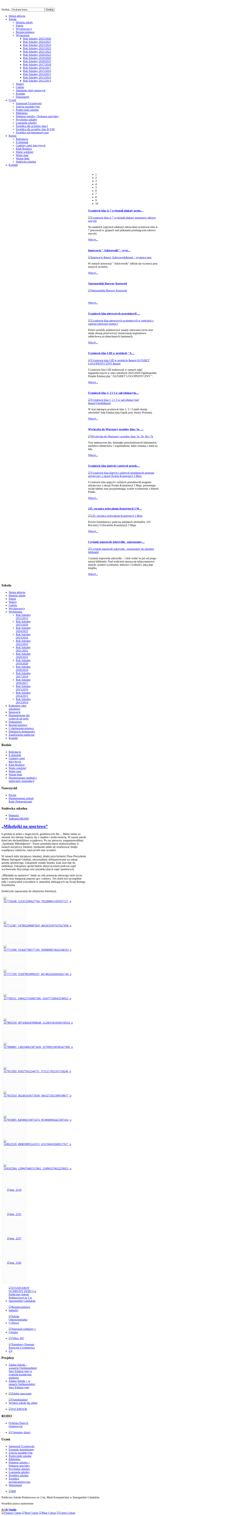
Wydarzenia (22, 35)
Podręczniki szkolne (27, 109)
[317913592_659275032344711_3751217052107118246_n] (37, 1071)
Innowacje (15, 712)
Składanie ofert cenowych (30, 90)
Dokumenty (22, 96)
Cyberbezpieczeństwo (21, 728)
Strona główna (17, 592)
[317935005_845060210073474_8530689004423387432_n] (37, 1119)
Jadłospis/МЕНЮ (19, 818)
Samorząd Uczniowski (29, 103)
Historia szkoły (24, 22)
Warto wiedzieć (24, 151)
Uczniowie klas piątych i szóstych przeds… (114, 465)
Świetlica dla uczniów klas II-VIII (35, 129)
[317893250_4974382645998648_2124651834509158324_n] (38, 1022)
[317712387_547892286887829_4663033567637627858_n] (37, 925)
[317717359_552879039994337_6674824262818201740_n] (37, 974)
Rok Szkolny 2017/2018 (37, 64)
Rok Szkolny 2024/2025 (37, 41)
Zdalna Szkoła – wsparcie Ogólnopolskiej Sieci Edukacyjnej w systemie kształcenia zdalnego (23, 1371)
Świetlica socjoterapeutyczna (32, 132)
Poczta (12, 795)
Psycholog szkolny (26, 119)
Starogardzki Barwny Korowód (107, 283)
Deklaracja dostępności (22, 731)
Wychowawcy (24, 28)
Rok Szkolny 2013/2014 (37, 77)
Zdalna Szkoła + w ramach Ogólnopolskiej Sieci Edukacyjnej (22, 1384)
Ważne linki (22, 158)
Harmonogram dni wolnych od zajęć (19, 717)
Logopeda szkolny (26, 122)
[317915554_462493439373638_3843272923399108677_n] (37, 1095)
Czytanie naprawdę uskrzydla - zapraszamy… (116, 541)
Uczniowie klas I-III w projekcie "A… (111, 353)
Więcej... (93, 239)
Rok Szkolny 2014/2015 (37, 74)
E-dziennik (22, 142)
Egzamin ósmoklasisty (21, 1449)
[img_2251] (14, 1214)
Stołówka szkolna (26, 161)
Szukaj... (6, 9)
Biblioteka (22, 113)
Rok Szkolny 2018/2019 (37, 61)
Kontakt (20, 93)
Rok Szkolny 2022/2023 (37, 48)
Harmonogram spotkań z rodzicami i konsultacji (23, 779)
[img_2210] (14, 1189)
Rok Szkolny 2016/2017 (37, 67)
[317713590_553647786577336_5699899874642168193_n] (37, 949)
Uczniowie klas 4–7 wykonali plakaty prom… (115, 210)
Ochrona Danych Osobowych (18, 1425)
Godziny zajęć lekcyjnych (30, 145)
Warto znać (22, 155)
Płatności (14, 815)
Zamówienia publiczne (22, 734)
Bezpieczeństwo (25, 32)
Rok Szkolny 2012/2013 (37, 80)
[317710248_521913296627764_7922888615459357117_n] (37, 901)
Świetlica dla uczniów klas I (32, 126)
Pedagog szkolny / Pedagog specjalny (37, 116)
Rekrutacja (22, 139)
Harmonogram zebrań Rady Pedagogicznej (21, 800)
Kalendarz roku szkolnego (17, 707)
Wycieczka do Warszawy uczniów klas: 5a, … (116, 429)
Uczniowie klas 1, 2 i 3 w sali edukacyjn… (113, 392)
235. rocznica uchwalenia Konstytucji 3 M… (115, 508)
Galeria (20, 87)
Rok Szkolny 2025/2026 (37, 38)
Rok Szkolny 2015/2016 (37, 71)
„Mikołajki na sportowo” (24, 826)
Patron (19, 25)
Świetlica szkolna (18, 1475)
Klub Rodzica (24, 148)
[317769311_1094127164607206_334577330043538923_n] (37, 998)
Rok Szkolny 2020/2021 (37, 54)
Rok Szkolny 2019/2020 (37, 58)
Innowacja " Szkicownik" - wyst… (109, 250)
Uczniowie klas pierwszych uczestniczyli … (114, 313)
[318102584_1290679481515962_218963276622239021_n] (37, 1168)
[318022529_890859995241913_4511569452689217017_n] (37, 1144)
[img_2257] (14, 1238)
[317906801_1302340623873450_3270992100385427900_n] (38, 1047)
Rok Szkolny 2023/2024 (37, 45)
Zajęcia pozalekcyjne (28, 106)
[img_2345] (14, 1262)
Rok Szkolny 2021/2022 (37, 51)
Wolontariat (15, 1485)
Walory (20, 83)
